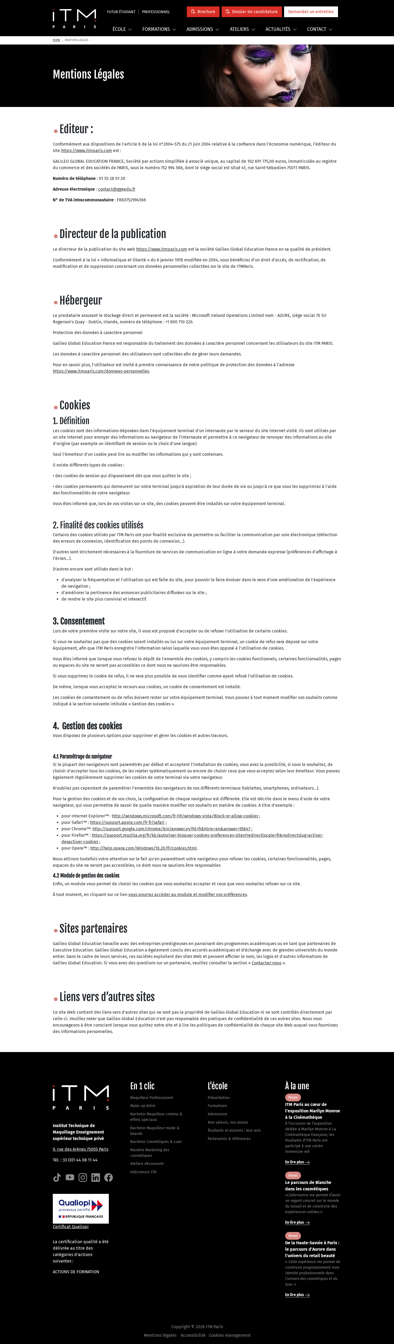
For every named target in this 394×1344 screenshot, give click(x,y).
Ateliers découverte (147, 1163)
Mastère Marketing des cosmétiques (149, 1153)
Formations (156, 29)
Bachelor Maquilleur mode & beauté (154, 1131)
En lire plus (295, 1162)
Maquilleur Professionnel (151, 1097)
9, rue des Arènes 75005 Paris (80, 1149)
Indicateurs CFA (143, 1172)
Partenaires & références (229, 1138)
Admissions (200, 29)
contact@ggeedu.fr (116, 189)
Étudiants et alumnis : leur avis (234, 1130)
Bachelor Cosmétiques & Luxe (156, 1141)
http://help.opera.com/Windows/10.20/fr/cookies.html (143, 848)
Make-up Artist (142, 1106)
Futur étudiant (121, 12)
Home (56, 40)
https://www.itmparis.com (86, 150)
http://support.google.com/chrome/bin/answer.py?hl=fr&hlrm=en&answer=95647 (171, 828)
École (119, 29)
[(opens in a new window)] (57, 1177)
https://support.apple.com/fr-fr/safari (127, 822)
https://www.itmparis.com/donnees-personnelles (101, 371)
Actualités (278, 29)
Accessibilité (193, 1335)
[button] (203, 11)
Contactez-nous (266, 962)
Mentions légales (160, 1335)
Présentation (219, 1097)
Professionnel (156, 12)
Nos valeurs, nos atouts (228, 1122)
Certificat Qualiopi (71, 1226)
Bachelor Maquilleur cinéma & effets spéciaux (156, 1117)
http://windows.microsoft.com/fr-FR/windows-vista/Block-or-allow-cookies (185, 816)
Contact (316, 29)
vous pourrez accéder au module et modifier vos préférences (187, 894)
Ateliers (239, 29)
